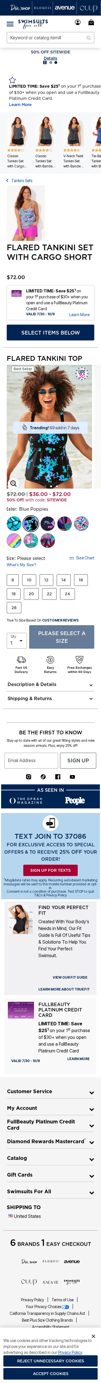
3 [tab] (57, 486)
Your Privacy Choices (43, 1306)
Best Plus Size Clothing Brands (48, 1320)
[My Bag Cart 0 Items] (92, 22)
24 (67, 594)
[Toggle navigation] (10, 24)
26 (14, 607)
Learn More (20, 104)
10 (29, 580)
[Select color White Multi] (81, 523)
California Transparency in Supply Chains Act (48, 1313)
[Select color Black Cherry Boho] (47, 540)
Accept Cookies (50, 1373)
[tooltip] (20, 7)
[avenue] (72, 1261)
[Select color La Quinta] (14, 523)
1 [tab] (45, 486)
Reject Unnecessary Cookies (50, 1361)
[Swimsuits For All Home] (33, 24)
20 (31, 594)
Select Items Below (50, 332)
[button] (78, 22)
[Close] (93, 1336)
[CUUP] (29, 1282)
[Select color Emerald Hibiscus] (31, 540)
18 (14, 594)
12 (46, 580)
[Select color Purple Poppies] (47, 523)
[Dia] (29, 1261)
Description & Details (32, 684)
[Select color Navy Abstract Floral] (64, 523)
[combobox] (50, 37)
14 (63, 580)
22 (49, 594)
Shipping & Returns (30, 698)
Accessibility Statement (50, 1327)
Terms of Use (63, 1300)
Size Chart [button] (85, 557)
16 (81, 580)
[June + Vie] (50, 1282)
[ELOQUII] (50, 1261)
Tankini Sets (21, 180)
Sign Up (78, 760)
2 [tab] (51, 486)
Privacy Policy (33, 1300)
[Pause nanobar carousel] (45, 62)
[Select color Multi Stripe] (14, 540)
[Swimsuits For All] (72, 1282)
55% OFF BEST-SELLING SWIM (50, 52)
